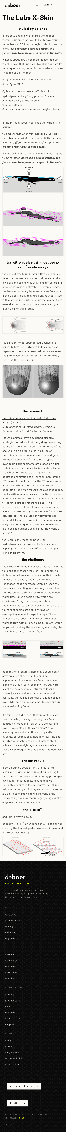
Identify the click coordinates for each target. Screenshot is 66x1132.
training (9, 926)
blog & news (12, 1052)
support (9, 1024)
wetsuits (10, 954)
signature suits (13, 920)
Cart (48, 5)
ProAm (9, 1046)
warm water (11, 972)
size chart (10, 994)
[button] (37, 4)
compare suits (13, 1018)
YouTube (9, 1124)
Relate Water (12, 1064)
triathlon (9, 978)
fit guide (10, 938)
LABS (8, 1040)
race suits (10, 914)
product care (12, 1000)
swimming (10, 932)
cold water (11, 960)
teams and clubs (14, 1058)
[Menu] (58, 5)
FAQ (7, 1006)
